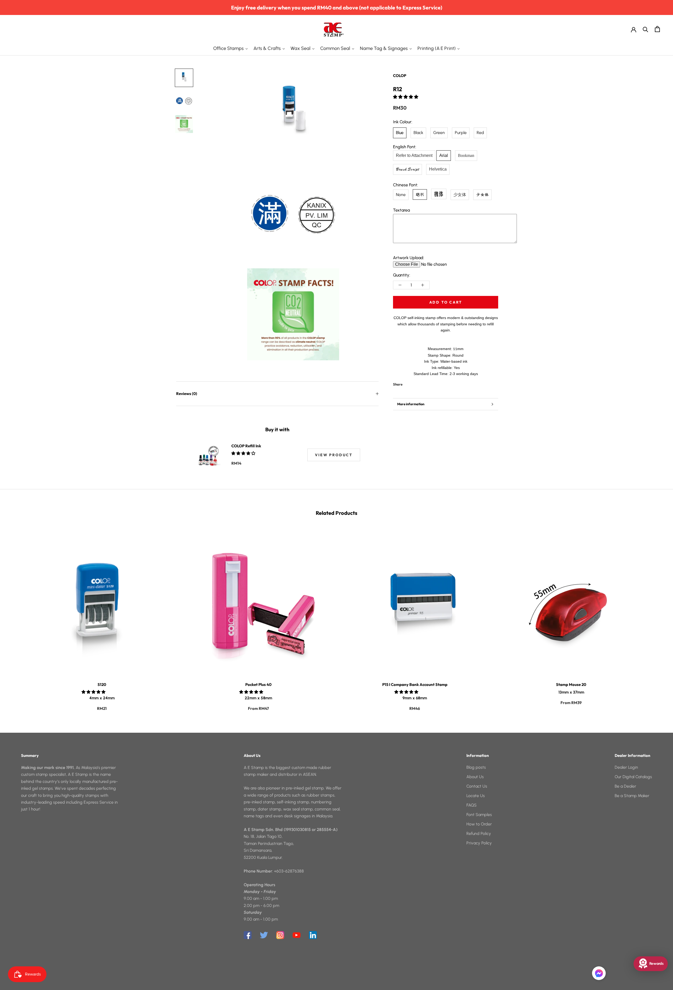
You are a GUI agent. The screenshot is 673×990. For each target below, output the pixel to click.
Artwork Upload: (408, 257)
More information (410, 404)
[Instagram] (280, 935)
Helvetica (438, 169)
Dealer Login (626, 767)
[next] (656, 618)
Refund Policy (478, 833)
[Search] (645, 29)
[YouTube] (296, 935)
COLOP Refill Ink (246, 445)
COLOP (399, 75)
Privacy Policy (479, 842)
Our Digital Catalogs (633, 776)
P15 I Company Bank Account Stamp (414, 684)
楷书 (420, 194)
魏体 (438, 193)
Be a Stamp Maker (632, 795)
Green (439, 132)
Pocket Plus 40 (258, 684)
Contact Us (476, 786)
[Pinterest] (421, 382)
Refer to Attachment (414, 155)
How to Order (479, 824)
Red (480, 132)
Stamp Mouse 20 (571, 684)
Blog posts (476, 767)
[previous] (16, 618)
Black (418, 132)
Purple (461, 132)
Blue (400, 132)
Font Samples (479, 814)
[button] (406, 96)
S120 (102, 684)
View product (334, 455)
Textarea (401, 210)
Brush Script (407, 169)
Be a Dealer (625, 786)
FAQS (471, 805)
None (401, 194)
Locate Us (475, 795)
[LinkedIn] (313, 935)
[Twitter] (414, 382)
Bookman (466, 155)
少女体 (459, 194)
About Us (475, 776)
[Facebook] (407, 382)
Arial (443, 155)
